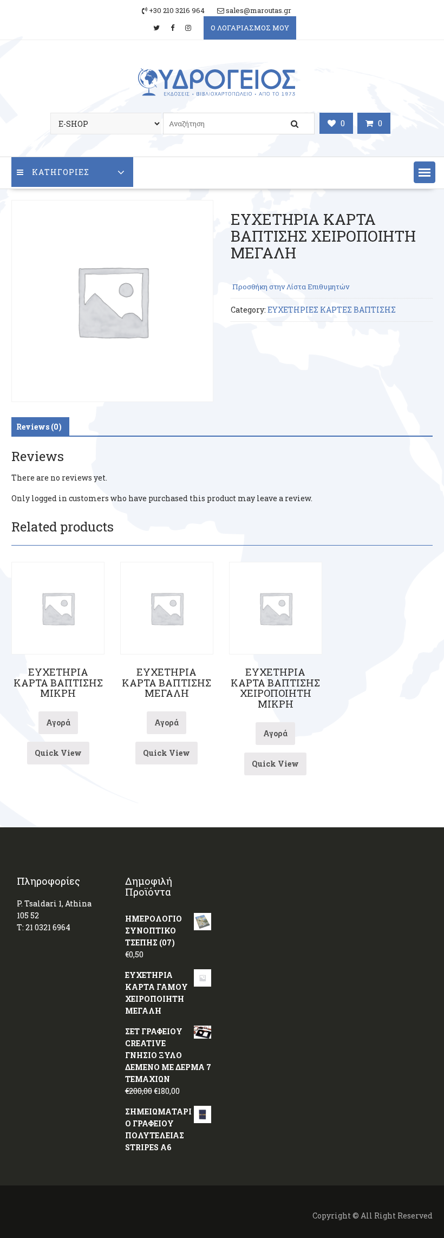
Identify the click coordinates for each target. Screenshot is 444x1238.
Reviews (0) (39, 427)
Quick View (58, 753)
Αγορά (58, 722)
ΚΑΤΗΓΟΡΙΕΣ (60, 172)
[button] (424, 172)
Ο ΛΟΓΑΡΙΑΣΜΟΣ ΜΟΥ (250, 28)
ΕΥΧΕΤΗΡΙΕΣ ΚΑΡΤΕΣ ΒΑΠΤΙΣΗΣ (331, 309)
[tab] (39, 427)
